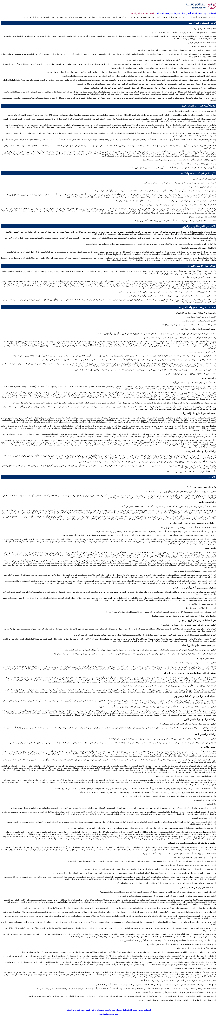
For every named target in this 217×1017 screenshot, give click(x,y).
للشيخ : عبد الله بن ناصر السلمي (142, 13)
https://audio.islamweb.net (109, 1014)
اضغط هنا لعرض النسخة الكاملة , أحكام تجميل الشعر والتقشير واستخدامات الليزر (185, 13)
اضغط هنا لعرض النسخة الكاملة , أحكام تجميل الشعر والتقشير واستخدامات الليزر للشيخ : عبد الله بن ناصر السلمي (108, 1010)
